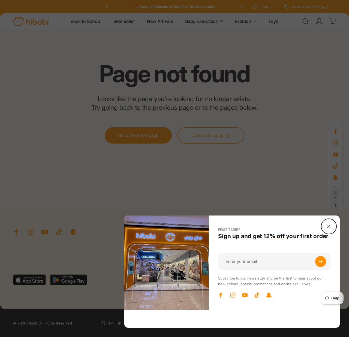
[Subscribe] (320, 261)
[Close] (328, 226)
